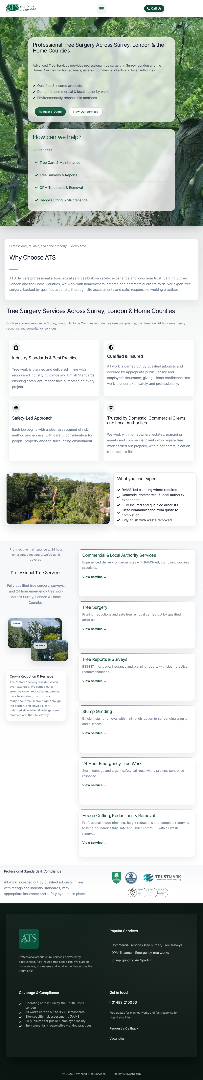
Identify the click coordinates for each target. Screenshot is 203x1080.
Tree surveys (172, 945)
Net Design (132, 1073)
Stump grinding (122, 960)
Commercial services (127, 945)
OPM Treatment (122, 953)
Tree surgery (153, 945)
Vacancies (116, 1038)
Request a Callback (123, 1028)
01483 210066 (124, 1002)
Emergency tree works (152, 953)
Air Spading (143, 960)
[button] (101, 8)
